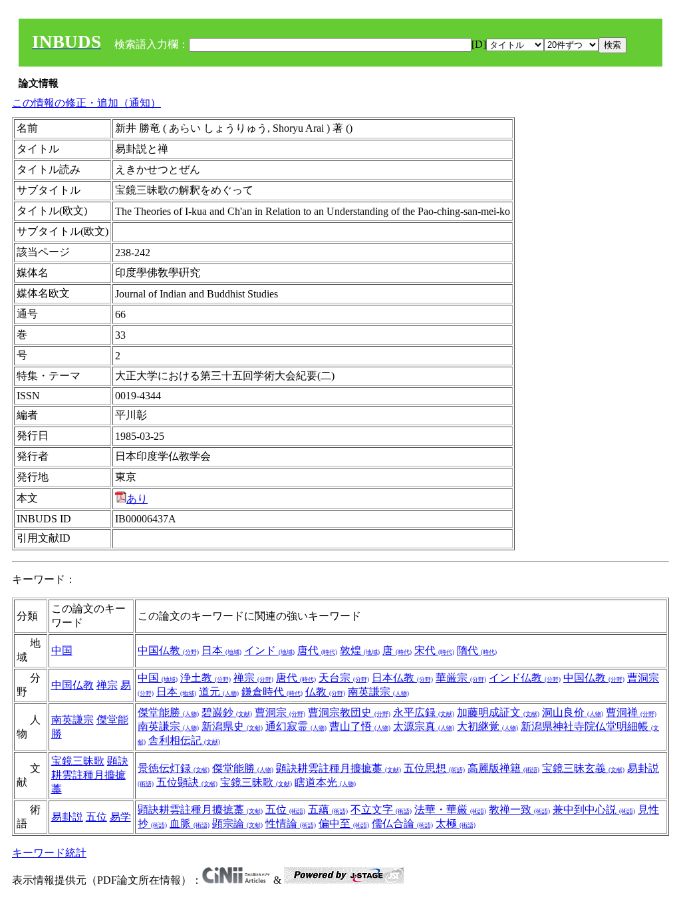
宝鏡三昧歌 (77, 761)
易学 (120, 816)
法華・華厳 (450, 809)
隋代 (477, 650)
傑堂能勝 (168, 712)
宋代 (434, 650)
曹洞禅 (631, 712)
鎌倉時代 (272, 691)
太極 (456, 823)
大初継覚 (487, 726)
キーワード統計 (49, 852)
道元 (219, 691)
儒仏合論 (402, 823)
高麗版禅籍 (503, 768)
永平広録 (423, 712)
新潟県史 (232, 726)
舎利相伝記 (184, 740)
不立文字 (381, 809)
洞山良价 (572, 712)
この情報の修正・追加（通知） (86, 102)
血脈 (189, 823)
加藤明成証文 (498, 712)
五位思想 (434, 768)
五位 (96, 816)
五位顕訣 (186, 782)
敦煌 (360, 650)
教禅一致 (519, 809)
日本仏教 (402, 677)
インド (269, 650)
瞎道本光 (325, 782)
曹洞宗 (280, 712)
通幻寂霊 (296, 726)
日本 (221, 650)
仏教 (325, 691)
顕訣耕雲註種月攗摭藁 (89, 775)
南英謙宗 (378, 691)
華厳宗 (461, 677)
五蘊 (328, 809)
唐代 (317, 650)
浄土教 (205, 677)
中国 (61, 650)
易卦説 (67, 816)
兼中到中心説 (594, 809)
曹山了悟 (359, 726)
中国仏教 (168, 650)
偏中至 (344, 823)
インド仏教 (525, 677)
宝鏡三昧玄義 (583, 768)
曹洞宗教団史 (349, 712)
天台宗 (344, 677)
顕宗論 (237, 823)
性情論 (290, 823)
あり (137, 498)
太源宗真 (423, 726)
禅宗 (107, 685)
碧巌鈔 (227, 712)
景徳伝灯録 (173, 768)
